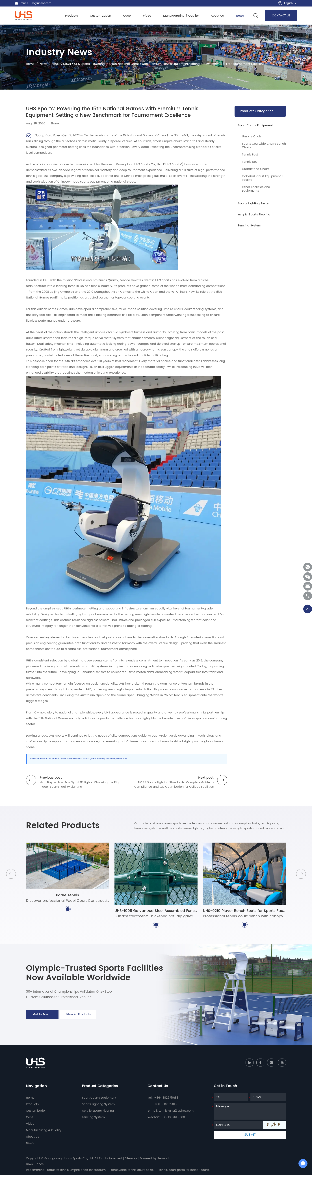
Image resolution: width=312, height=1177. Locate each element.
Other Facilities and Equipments (256, 189)
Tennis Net (249, 161)
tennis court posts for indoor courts (184, 1170)
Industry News (61, 64)
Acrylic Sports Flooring (254, 214)
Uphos (39, 1164)
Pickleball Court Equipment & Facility (263, 178)
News (240, 16)
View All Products (78, 1014)
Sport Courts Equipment (255, 125)
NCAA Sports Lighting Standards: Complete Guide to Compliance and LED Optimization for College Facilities (174, 784)
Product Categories (100, 1086)
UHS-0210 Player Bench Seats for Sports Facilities (244, 911)
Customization (100, 16)
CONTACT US (281, 15)
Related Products (63, 826)
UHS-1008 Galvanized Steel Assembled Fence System (156, 911)
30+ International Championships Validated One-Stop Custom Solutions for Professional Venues (69, 994)
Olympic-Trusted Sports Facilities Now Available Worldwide (94, 973)
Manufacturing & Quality (181, 16)
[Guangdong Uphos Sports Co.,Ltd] (23, 15)
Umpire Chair (251, 136)
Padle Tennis (67, 895)
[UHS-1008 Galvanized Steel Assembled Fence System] (156, 874)
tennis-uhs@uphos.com (36, 3)
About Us (217, 16)
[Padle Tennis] (67, 866)
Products (71, 16)
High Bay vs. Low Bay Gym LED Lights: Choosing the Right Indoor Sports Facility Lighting (81, 784)
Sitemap (131, 1158)
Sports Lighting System (255, 203)
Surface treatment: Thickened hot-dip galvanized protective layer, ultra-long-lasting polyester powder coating (156, 916)
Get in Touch (42, 1014)
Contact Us (158, 1086)
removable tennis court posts (132, 1170)
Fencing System (249, 225)
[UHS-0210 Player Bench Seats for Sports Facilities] (244, 874)
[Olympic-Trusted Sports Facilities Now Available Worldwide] (236, 994)
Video (147, 16)
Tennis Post (250, 154)
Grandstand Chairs (255, 169)
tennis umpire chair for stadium (83, 1170)
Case (127, 16)
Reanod (163, 1158)
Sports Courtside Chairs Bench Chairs (264, 145)
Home (30, 64)
